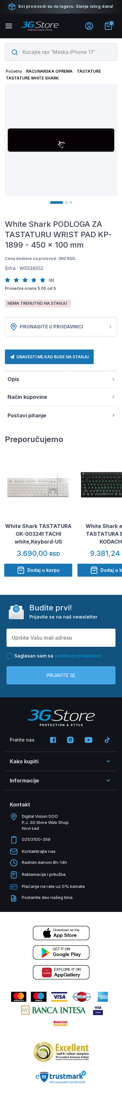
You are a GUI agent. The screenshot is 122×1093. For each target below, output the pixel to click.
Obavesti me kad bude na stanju (52, 356)
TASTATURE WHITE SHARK (32, 78)
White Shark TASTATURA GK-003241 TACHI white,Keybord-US (38, 534)
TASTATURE (89, 71)
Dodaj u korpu (43, 570)
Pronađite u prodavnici (51, 326)
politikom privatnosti (78, 655)
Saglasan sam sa (58, 655)
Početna (14, 71)
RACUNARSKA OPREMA (49, 71)
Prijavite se (61, 675)
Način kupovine (27, 397)
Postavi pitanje (26, 415)
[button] (9, 279)
